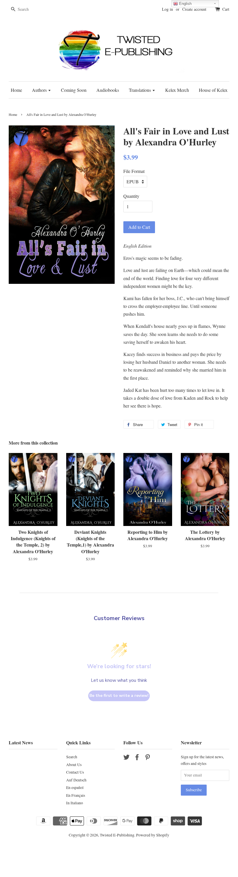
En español (75, 787)
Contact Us (75, 772)
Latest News (21, 742)
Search (71, 756)
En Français (75, 795)
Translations (140, 90)
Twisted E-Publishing (117, 835)
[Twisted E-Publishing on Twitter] (126, 758)
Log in (167, 9)
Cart (225, 9)
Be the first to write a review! (119, 695)
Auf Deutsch (76, 780)
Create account (194, 9)
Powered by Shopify (152, 835)
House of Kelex (213, 90)
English (185, 3)
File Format (134, 171)
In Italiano (74, 802)
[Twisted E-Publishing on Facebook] (137, 758)
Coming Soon (73, 90)
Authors (40, 90)
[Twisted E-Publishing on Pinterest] (147, 758)
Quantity (131, 196)
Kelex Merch (177, 90)
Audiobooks (107, 90)
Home (16, 90)
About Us (74, 764)
